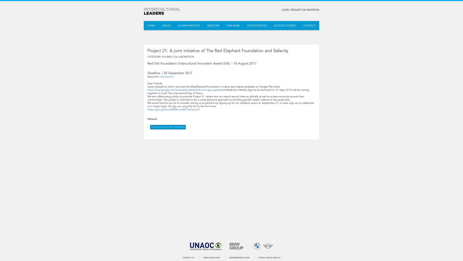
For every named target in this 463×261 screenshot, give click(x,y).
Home (151, 25)
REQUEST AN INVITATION (305, 10)
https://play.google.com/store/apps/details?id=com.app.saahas (183, 90)
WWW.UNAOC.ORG (211, 258)
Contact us (188, 258)
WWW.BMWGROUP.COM (239, 258)
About (166, 25)
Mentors (213, 25)
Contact (309, 25)
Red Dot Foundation (162, 63)
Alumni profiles (189, 25)
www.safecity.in (166, 76)
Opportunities (257, 25)
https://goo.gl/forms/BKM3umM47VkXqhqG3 (173, 109)
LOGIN (285, 10)
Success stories (285, 25)
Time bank (233, 25)
